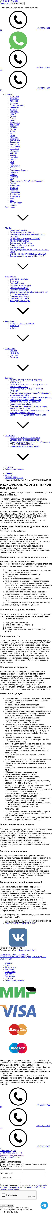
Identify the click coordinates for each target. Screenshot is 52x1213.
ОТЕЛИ (13, 328)
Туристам (9, 378)
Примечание (5, 1178)
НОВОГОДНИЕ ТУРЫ (19, 298)
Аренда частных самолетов (22, 323)
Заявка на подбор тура (10, 1157)
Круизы (8, 228)
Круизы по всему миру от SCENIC (25, 239)
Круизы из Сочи (17, 247)
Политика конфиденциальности (14, 955)
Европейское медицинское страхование (28, 415)
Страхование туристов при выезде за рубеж (29, 410)
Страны (8, 94)
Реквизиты (14, 353)
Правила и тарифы (18, 230)
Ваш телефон (6, 1173)
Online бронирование (14, 469)
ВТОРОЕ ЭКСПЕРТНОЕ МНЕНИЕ (20, 923)
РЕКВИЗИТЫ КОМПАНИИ (21, 444)
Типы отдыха (10, 277)
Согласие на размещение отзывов (25, 400)
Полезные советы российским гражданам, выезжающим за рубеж (29, 407)
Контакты (9, 467)
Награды (14, 355)
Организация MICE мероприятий (24, 446)
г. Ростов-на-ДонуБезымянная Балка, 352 (11, 1152)
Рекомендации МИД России (22, 413)
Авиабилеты (10, 321)
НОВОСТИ (14, 326)
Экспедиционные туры (20, 301)
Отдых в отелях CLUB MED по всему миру (29, 292)
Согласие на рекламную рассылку (25, 402)
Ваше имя (4, 1168)
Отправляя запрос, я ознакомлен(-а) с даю (23, 1187)
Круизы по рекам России (21, 243)
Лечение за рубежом (19, 294)
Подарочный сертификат (21, 404)
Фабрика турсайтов (27, 950)
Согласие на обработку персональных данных (30, 397)
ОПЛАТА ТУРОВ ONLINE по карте (25, 438)
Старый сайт (5, 959)
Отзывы (13, 351)
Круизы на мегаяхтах (19, 241)
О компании (10, 349)
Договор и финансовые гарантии (24, 440)
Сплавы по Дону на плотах (22, 245)
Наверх (3, 1159)
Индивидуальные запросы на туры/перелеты (30, 442)
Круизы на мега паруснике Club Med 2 (27, 256)
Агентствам (10, 436)
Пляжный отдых (17, 283)
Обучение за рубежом (19, 296)
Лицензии (14, 357)
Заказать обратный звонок (12, 1155)
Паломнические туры (19, 290)
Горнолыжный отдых (19, 288)
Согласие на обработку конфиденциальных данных (23, 957)
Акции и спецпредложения (22, 232)
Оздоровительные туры (20, 285)
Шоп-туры (14, 281)
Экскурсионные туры (19, 279)
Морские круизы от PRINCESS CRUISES (28, 254)
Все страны (10, 207)
